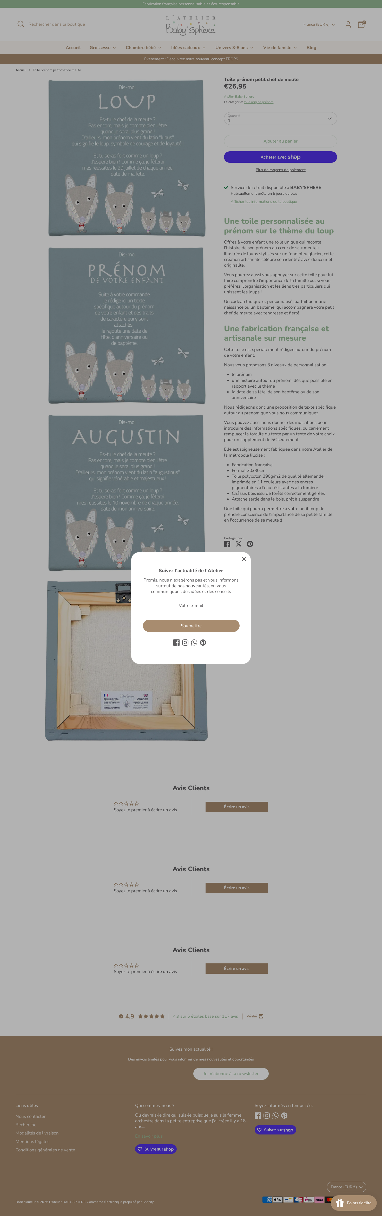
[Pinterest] (203, 642)
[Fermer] (244, 559)
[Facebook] (176, 642)
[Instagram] (185, 642)
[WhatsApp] (194, 642)
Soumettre (191, 626)
